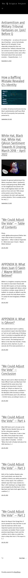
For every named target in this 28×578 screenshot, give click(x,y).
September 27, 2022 (6, 203)
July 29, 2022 (4, 248)
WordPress (17, 572)
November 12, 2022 (6, 61)
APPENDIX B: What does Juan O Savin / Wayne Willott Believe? (13, 269)
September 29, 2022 (6, 119)
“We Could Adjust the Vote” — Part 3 (13, 466)
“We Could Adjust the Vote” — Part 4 (13, 419)
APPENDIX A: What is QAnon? (13, 321)
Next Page (23, 558)
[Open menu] (2, 8)
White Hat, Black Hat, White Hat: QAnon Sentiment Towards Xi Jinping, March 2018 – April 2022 (13, 145)
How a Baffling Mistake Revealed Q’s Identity (12, 81)
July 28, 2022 (4, 542)
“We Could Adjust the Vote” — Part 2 (13, 513)
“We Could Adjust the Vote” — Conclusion (12, 370)
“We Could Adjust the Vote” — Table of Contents (13, 223)
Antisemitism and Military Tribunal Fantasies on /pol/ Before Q (13, 28)
